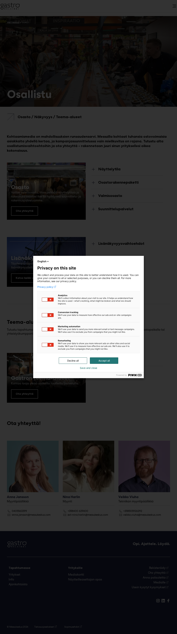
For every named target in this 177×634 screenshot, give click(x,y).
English (42, 261)
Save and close (88, 368)
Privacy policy (45, 287)
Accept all (104, 360)
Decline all (73, 360)
